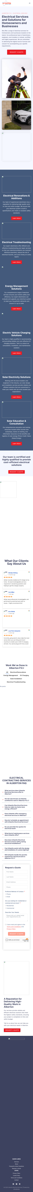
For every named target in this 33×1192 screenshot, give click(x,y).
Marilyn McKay (13, 573)
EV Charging (24, 675)
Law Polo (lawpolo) (14, 631)
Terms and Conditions (14, 926)
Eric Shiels (11, 611)
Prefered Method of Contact (14, 891)
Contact (16, 1180)
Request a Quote (16, 1168)
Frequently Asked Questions (16, 1166)
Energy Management (11, 675)
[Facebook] (13, 1184)
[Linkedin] (19, 1184)
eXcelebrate (16, 1189)
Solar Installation (16, 679)
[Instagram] (16, 1184)
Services (16, 1161)
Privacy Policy (11, 929)
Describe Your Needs (12, 912)
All (7, 672)
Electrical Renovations (18, 672)
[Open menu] (29, 3)
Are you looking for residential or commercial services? (16, 902)
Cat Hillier (11, 592)
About (16, 1164)
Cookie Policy (16, 1175)
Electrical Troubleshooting (16, 682)
